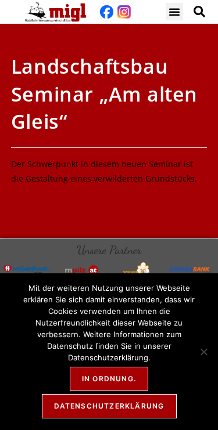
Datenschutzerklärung (109, 406)
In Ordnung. (109, 378)
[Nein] (203, 351)
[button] (174, 11)
